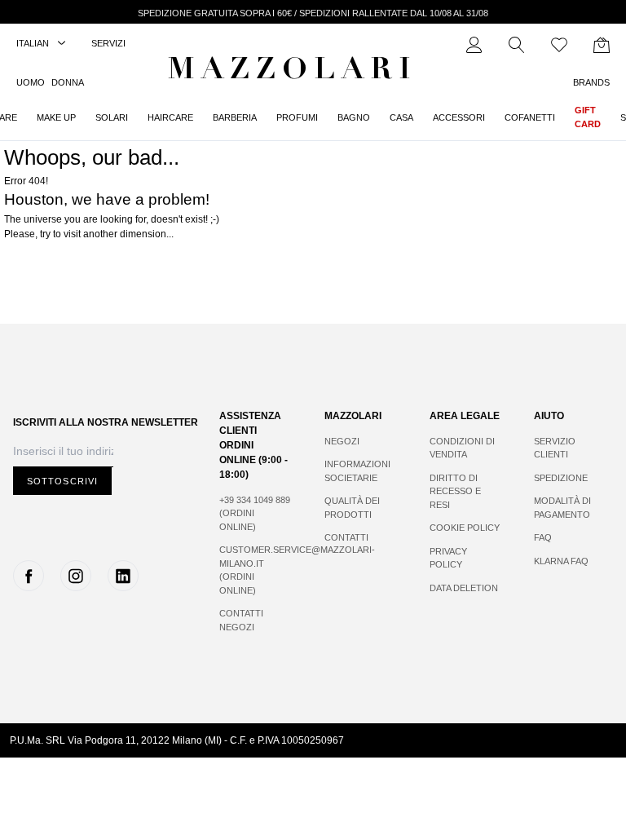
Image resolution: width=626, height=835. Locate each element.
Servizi (108, 43)
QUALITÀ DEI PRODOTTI (352, 507)
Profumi (297, 117)
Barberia (235, 117)
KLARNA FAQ (561, 561)
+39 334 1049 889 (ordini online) (254, 513)
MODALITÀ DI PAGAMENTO (562, 507)
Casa (401, 117)
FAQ (543, 537)
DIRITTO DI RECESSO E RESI (455, 491)
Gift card (588, 117)
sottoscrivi (62, 481)
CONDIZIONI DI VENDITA (462, 448)
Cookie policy (465, 527)
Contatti (346, 537)
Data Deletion (464, 588)
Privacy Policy (448, 558)
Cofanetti (530, 117)
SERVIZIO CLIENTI (554, 448)
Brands (591, 82)
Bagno (353, 117)
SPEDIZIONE (561, 478)
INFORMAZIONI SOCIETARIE (357, 471)
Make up (56, 117)
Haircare (170, 117)
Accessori (459, 117)
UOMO (30, 82)
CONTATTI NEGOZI (241, 620)
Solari (111, 117)
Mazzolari (292, 71)
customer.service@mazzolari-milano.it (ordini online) (255, 570)
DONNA (67, 82)
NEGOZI (341, 441)
